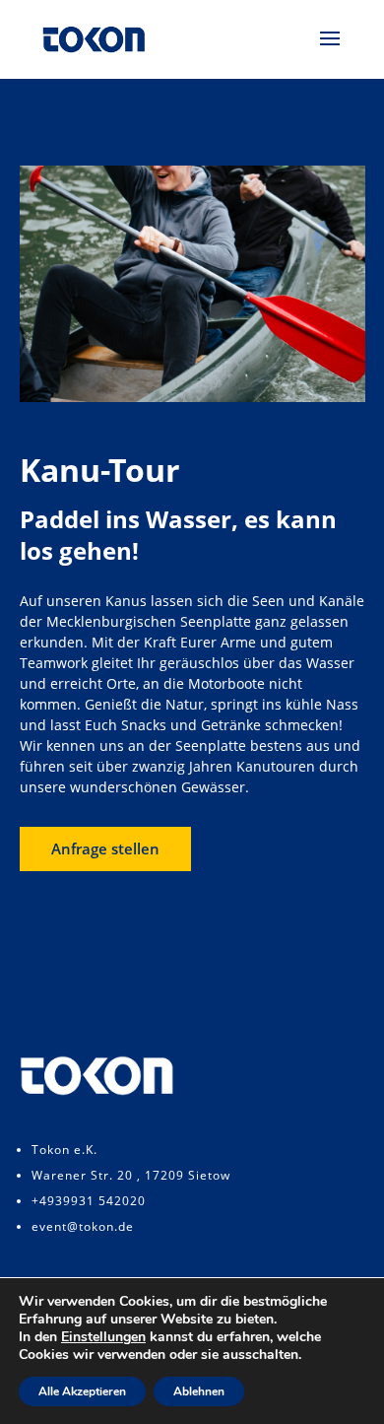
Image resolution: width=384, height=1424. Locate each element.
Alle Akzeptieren (82, 1391)
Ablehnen (198, 1391)
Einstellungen (103, 1337)
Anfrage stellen (105, 848)
